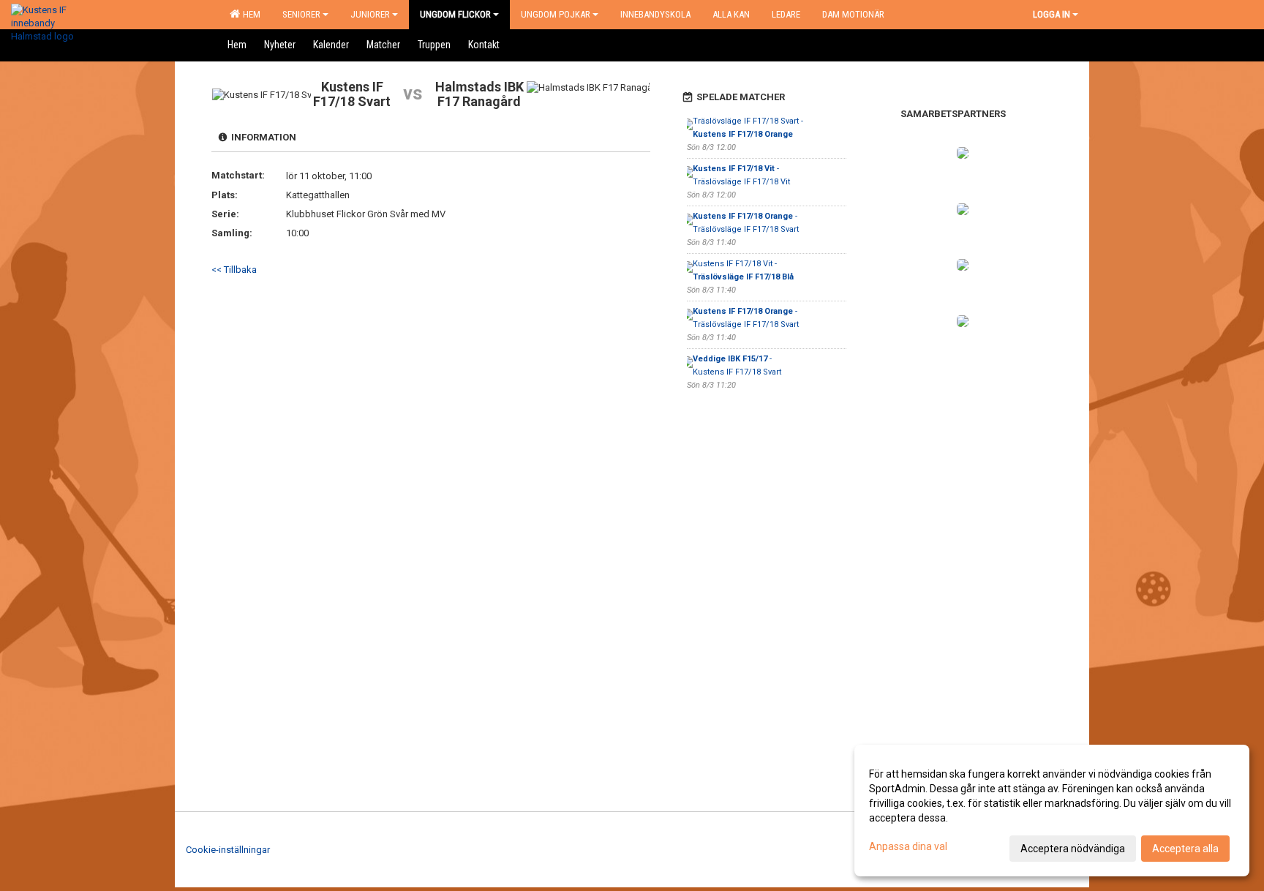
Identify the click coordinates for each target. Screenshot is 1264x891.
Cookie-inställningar (228, 849)
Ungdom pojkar (555, 14)
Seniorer (301, 14)
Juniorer (370, 14)
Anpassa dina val (908, 846)
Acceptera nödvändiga (1072, 848)
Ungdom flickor (455, 14)
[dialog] (1051, 810)
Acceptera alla (1185, 848)
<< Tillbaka (234, 269)
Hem (249, 14)
